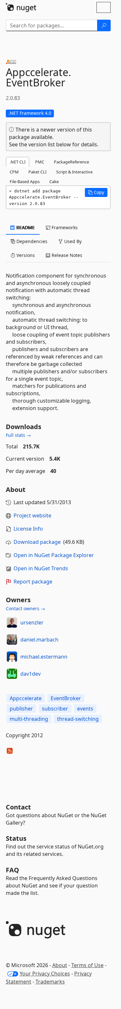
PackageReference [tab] (71, 162)
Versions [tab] (25, 255)
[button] (96, 192)
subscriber (55, 708)
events (85, 708)
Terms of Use (87, 965)
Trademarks (50, 981)
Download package (37, 541)
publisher (21, 708)
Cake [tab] (54, 181)
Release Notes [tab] (66, 255)
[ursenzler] (12, 622)
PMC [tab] (39, 162)
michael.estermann (43, 656)
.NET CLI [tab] (17, 162)
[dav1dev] (12, 674)
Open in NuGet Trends (41, 568)
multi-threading (29, 718)
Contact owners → (25, 608)
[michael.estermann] (12, 656)
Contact (18, 807)
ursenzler (32, 622)
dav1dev (30, 673)
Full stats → (18, 435)
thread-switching (78, 718)
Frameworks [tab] (64, 227)
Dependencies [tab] (31, 241)
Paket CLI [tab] (37, 172)
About (59, 965)
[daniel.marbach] (12, 639)
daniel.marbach (39, 639)
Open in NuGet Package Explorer (54, 555)
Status (16, 838)
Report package (33, 581)
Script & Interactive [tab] (74, 172)
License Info (28, 528)
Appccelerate (26, 698)
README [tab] (25, 227)
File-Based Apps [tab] (25, 181)
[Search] (104, 25)
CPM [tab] (14, 172)
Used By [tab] (72, 241)
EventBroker (66, 698)
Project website (32, 515)
